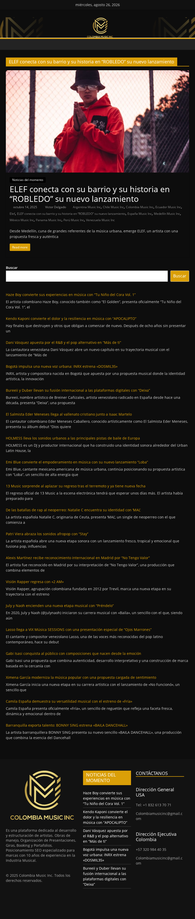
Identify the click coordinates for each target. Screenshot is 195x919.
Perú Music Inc (73, 220)
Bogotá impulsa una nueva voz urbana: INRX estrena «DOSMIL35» (62, 366)
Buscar (12, 267)
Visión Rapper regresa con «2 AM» (35, 581)
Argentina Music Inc (87, 207)
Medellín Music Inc (167, 213)
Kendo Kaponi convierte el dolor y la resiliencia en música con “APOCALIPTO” (71, 318)
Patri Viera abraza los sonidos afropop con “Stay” (47, 533)
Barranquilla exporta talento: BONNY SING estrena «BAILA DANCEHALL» (67, 725)
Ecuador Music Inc (168, 207)
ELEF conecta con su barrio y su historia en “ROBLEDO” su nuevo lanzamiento (90, 193)
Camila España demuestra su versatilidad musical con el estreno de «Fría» (69, 701)
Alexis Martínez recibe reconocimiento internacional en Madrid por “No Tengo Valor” (78, 557)
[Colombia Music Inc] (11, 44)
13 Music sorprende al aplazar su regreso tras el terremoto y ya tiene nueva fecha (75, 486)
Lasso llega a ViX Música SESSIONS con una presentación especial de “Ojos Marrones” (79, 629)
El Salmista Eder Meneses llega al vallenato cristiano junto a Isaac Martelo (69, 414)
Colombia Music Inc (139, 207)
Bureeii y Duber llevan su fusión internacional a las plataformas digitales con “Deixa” (78, 390)
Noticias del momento (27, 180)
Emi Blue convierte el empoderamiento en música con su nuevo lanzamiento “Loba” (77, 462)
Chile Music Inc (113, 207)
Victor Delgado (56, 207)
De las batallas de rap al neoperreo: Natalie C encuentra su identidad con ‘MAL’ (73, 509)
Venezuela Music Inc (100, 220)
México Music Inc (22, 220)
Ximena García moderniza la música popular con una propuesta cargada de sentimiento (81, 677)
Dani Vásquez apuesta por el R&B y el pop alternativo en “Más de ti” (63, 342)
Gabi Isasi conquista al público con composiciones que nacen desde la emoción (73, 653)
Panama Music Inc (48, 220)
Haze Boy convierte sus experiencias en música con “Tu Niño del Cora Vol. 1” (71, 294)
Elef (12, 213)
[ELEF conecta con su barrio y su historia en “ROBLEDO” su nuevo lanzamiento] (97, 73)
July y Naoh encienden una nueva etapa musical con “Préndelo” (60, 605)
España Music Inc (139, 213)
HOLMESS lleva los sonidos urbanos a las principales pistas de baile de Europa (73, 438)
